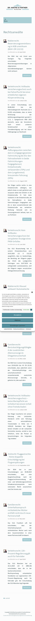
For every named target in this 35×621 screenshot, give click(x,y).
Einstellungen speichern (17, 325)
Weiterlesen (27, 75)
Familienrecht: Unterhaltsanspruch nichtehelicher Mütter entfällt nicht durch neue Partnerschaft (19, 510)
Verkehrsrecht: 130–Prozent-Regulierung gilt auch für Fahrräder (19, 553)
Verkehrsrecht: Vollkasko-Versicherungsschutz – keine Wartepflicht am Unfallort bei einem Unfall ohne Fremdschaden (19, 401)
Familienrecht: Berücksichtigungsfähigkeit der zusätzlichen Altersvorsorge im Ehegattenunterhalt (19, 350)
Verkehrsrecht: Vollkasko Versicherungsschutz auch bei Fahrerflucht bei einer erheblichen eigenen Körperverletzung (19, 92)
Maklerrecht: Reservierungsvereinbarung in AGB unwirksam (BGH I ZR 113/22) (19, 44)
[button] (32, 292)
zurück (7, 598)
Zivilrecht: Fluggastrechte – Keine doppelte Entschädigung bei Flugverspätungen (19, 458)
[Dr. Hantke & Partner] (17, 7)
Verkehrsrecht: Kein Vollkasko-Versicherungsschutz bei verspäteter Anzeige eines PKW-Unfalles (19, 236)
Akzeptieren (17, 315)
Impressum (28, 329)
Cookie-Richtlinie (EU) (8, 615)
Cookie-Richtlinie (8, 329)
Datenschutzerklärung (19, 329)
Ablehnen (18, 320)
